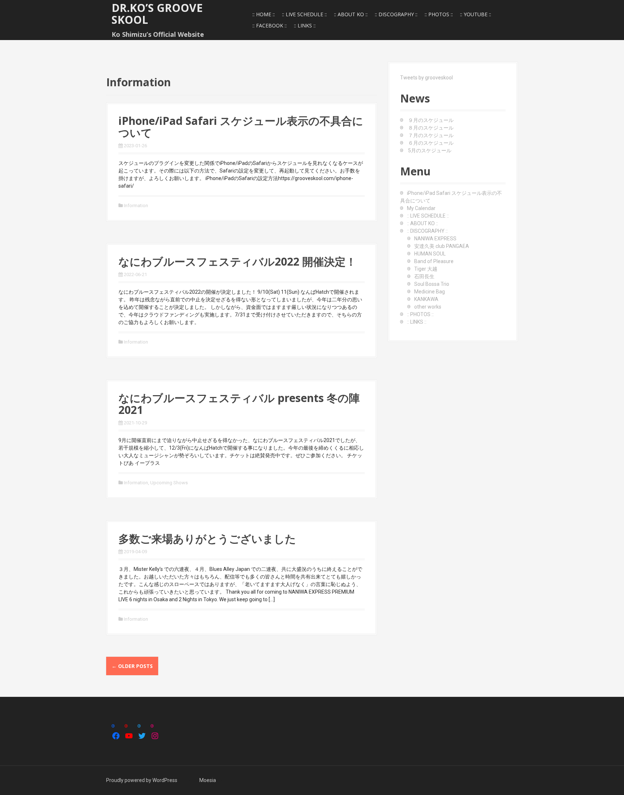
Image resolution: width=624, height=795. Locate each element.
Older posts (132, 666)
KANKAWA (426, 299)
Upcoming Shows (169, 482)
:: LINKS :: (305, 25)
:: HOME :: (263, 14)
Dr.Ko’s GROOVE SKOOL (157, 13)
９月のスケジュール (431, 120)
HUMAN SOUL (430, 254)
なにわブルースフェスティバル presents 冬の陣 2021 (239, 403)
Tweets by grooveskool (426, 77)
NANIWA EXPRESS (435, 238)
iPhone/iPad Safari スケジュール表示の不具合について (240, 126)
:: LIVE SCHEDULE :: (304, 14)
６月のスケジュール (431, 143)
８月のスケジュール (431, 128)
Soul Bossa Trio (431, 284)
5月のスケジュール (429, 150)
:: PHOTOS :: (439, 14)
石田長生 (424, 276)
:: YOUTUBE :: (475, 14)
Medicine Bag (429, 291)
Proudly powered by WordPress (141, 780)
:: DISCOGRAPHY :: (396, 14)
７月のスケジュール (431, 135)
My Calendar (421, 208)
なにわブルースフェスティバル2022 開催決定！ (237, 261)
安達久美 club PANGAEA (441, 246)
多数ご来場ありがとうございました (207, 538)
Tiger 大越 (425, 269)
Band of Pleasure (434, 261)
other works (427, 307)
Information (136, 205)
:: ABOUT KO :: (351, 14)
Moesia (207, 780)
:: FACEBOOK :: (269, 25)
